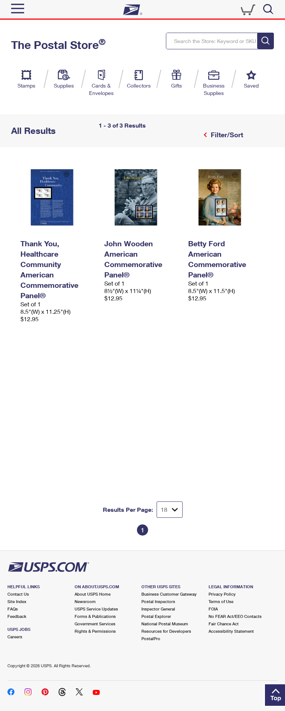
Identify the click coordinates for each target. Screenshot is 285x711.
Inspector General (158, 608)
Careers (14, 636)
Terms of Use (221, 601)
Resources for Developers (166, 631)
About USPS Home (93, 594)
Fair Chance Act (224, 623)
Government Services (95, 623)
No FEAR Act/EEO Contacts (235, 616)
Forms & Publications (95, 616)
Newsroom (85, 601)
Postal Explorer (156, 616)
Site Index (16, 601)
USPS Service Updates (96, 608)
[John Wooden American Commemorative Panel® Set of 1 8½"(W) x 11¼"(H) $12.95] (142, 197)
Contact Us (18, 594)
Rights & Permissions (95, 631)
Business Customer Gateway (169, 594)
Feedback (16, 616)
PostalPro (150, 638)
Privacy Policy (222, 594)
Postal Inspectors (158, 601)
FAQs (12, 608)
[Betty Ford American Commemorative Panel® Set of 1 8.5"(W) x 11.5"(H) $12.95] (226, 197)
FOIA (213, 608)
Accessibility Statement (231, 631)
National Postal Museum (164, 623)
